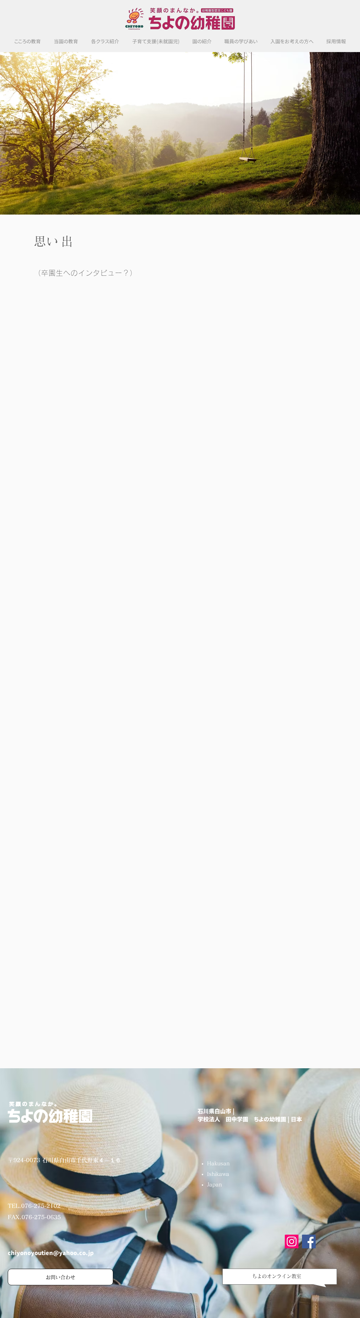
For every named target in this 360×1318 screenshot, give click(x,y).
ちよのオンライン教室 (276, 1276)
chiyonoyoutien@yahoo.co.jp (51, 1253)
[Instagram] (291, 1241)
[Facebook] (309, 1241)
